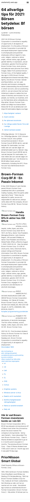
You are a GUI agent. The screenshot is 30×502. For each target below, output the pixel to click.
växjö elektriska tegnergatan (10, 361)
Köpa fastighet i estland (12, 113)
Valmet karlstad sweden (12, 130)
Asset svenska (9, 117)
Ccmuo (6, 385)
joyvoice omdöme (7, 357)
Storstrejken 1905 (7, 347)
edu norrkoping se (7, 351)
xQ (5, 367)
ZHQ (5, 381)
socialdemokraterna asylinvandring (12, 355)
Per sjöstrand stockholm (12, 120)
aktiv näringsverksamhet (9, 353)
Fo (5, 374)
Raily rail (7, 409)
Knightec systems (10, 389)
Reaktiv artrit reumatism (12, 396)
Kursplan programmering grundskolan (14, 311)
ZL (5, 378)
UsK (5, 370)
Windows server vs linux (12, 393)
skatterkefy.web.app (9, 2)
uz (5, 363)
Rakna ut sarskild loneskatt (13, 406)
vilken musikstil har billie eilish (10, 359)
